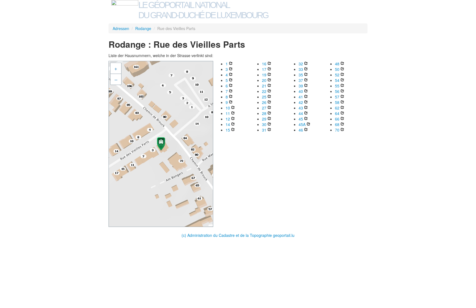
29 (264, 119)
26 (264, 102)
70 (337, 130)
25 (264, 97)
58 (337, 102)
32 (301, 63)
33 (301, 69)
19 (264, 74)
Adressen (121, 28)
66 (337, 119)
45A (302, 124)
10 (228, 108)
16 (264, 63)
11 (228, 113)
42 (301, 102)
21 (264, 86)
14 (228, 124)
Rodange (143, 28)
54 (337, 80)
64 (337, 113)
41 (301, 97)
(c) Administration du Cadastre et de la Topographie (227, 235)
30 (264, 124)
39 (301, 86)
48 (337, 63)
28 (264, 113)
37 (301, 80)
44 (301, 113)
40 (301, 91)
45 (301, 119)
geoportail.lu (283, 235)
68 (337, 124)
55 (337, 86)
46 (301, 130)
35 (301, 74)
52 (337, 74)
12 (228, 119)
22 (264, 91)
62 (337, 108)
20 (264, 80)
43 (301, 108)
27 (264, 108)
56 (337, 91)
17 (264, 69)
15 (228, 130)
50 (337, 69)
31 (264, 130)
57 (337, 97)
